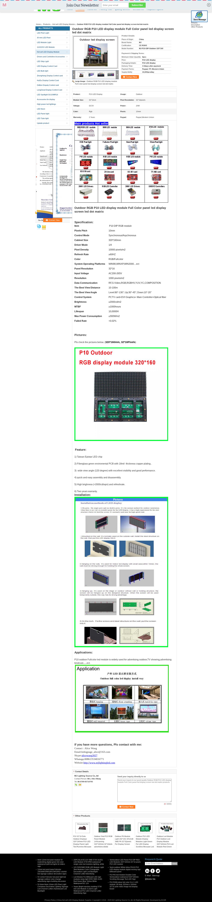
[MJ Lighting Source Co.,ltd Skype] (76, 784)
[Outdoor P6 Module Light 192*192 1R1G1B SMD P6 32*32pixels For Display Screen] (124, 828)
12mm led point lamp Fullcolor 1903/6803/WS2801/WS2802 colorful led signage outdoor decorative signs (52, 871)
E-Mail (148, 875)
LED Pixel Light (43, 33)
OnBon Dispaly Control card (48, 85)
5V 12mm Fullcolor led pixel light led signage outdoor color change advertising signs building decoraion (51, 879)
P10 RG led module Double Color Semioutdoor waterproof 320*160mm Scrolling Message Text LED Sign (124, 877)
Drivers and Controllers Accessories (51, 57)
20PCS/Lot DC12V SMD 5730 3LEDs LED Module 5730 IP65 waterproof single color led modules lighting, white (89, 862)
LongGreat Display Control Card (49, 90)
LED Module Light (44, 42)
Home (38, 24)
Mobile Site (151, 879)
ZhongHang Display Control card (50, 76)
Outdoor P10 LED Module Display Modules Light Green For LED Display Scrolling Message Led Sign (145, 842)
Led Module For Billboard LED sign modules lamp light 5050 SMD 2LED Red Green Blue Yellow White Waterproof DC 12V (88, 880)
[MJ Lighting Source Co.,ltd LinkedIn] (147, 871)
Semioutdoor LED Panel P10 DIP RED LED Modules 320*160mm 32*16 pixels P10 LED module (125, 862)
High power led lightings (46, 104)
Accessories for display (46, 99)
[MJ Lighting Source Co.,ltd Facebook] (152, 871)
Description (195, 25)
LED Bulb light (42, 71)
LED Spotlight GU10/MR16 (47, 95)
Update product (43, 123)
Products (46, 24)
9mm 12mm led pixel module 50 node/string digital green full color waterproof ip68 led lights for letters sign (51, 863)
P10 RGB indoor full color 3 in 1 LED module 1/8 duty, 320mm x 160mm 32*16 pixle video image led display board (124, 885)
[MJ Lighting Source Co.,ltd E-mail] (79, 784)
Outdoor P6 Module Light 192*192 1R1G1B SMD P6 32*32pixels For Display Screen (124, 840)
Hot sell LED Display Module (63, 24)
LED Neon (41, 109)
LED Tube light (43, 118)
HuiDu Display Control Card (48, 80)
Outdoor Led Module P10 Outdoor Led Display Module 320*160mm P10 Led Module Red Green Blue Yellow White (165, 842)
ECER (163, 900)
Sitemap (156, 875)
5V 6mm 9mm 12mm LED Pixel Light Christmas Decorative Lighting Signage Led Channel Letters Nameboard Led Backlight (52, 887)
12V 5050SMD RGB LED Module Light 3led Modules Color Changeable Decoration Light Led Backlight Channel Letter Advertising (89, 870)
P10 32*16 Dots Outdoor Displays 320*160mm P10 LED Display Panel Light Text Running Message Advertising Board (82, 842)
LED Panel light (43, 114)
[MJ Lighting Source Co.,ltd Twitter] (158, 871)
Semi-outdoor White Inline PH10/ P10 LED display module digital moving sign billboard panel (125, 869)
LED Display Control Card (47, 66)
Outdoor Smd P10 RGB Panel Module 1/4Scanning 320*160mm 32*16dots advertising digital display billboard (103, 842)
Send (174, 864)
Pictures (194, 23)
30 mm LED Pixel (43, 38)
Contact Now (131, 77)
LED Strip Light (43, 61)
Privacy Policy (50, 900)
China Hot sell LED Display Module (71, 900)
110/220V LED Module (46, 47)
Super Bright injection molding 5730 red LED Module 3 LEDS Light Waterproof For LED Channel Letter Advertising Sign (88, 890)
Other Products (197, 27)
